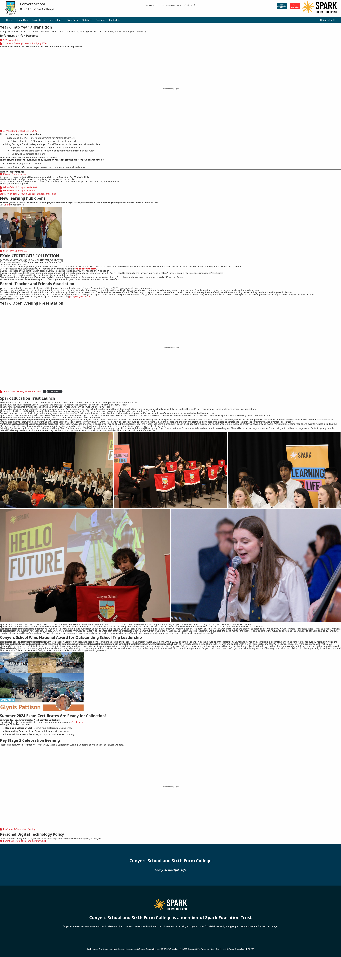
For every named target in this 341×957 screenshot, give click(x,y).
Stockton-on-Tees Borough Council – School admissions (28, 193)
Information (55, 20)
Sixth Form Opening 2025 (16, 250)
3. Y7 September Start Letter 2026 (20, 130)
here (7, 204)
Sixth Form (72, 20)
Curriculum (37, 20)
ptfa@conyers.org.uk (79, 296)
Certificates (77, 722)
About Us (21, 20)
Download (54, 391)
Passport (100, 20)
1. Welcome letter (12, 40)
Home (9, 20)
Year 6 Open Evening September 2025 (22, 391)
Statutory (87, 20)
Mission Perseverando (14, 174)
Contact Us (114, 20)
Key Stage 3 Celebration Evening (19, 829)
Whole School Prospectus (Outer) (20, 187)
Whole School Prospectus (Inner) (19, 190)
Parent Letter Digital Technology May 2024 (24, 840)
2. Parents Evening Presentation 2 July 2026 (24, 43)
